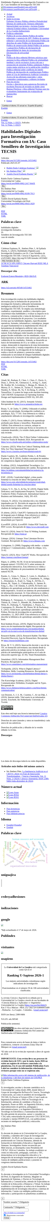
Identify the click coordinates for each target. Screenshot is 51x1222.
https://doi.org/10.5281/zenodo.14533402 (19, 160)
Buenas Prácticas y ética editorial (21, 89)
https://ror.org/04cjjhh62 (35, 1005)
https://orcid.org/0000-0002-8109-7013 (18, 193)
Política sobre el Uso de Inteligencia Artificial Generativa (27, 73)
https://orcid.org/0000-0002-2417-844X (18, 183)
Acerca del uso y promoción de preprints (25, 63)
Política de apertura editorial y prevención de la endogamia (28, 39)
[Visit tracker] (2, 953)
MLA (45, 263)
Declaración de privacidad (18, 53)
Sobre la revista (13, 19)
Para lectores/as (13, 809)
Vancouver (13, 266)
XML (3, 216)
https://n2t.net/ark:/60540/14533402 (16, 288)
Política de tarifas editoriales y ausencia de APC (25, 37)
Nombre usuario (16, 1202)
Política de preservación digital (20, 45)
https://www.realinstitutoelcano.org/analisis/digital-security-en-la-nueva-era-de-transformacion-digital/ (22, 630)
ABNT (19, 263)
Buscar (10, 96)
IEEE (40, 263)
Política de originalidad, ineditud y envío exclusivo (28, 61)
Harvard (34, 263)
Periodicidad (41, 21)
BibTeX (33, 276)
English (4, 108)
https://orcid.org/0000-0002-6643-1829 (18, 203)
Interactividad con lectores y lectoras (22, 26)
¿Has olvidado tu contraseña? (14, 1213)
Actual (9, 14)
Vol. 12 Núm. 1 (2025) (11, 122)
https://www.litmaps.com (34, 541)
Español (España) (22, 106)
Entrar (9, 101)
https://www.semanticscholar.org (28, 404)
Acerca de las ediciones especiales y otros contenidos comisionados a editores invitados (26, 78)
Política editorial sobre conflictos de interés (25, 70)
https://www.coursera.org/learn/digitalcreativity (21, 451)
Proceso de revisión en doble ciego (30, 86)
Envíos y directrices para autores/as (22, 84)
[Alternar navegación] (39, 10)
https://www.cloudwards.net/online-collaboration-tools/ (24, 442)
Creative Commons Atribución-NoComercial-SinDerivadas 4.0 (24, 714)
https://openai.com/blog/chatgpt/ (14, 557)
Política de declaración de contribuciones (24, 72)
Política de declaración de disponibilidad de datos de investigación (24, 49)
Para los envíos (13, 82)
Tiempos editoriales (35, 24)
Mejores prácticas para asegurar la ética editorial (27, 58)
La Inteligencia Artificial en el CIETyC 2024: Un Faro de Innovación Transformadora (27, 773)
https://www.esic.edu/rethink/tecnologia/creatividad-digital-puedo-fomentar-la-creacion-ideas (23, 483)
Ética (9, 55)
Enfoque (10, 21)
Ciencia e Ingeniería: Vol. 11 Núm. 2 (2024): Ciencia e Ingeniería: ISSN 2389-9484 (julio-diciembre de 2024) (28, 778)
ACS (9, 263)
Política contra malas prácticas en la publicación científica (28, 66)
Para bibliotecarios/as (16, 813)
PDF (3, 211)
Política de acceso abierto (18, 36)
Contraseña (14, 1207)
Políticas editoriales (15, 33)
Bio (3, 186)
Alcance (18, 21)
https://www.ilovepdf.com (37, 527)
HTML (4, 214)
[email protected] (40, 1010)
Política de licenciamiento (33, 43)
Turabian (5, 266)
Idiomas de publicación (17, 24)
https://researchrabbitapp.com (16, 640)
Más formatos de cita (10, 261)
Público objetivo (29, 21)
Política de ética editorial (17, 57)
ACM (4, 263)
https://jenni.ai (21, 534)
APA (13, 263)
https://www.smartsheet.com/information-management (24, 664)
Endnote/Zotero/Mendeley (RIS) (15, 276)
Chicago (26, 263)
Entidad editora (20, 28)
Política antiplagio (35, 65)
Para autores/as (13, 811)
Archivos (10, 16)
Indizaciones (24, 31)
